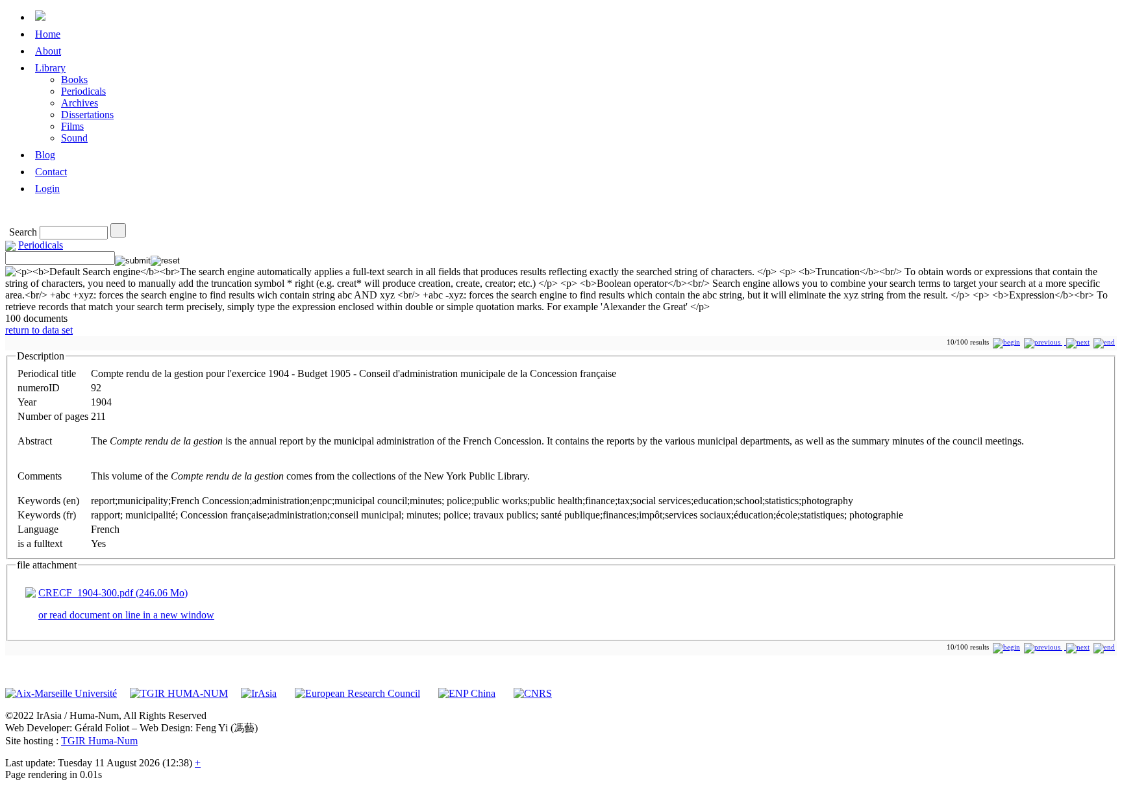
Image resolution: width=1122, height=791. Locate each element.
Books (74, 79)
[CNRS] (533, 693)
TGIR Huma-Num (99, 740)
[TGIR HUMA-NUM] (179, 693)
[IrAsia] (259, 693)
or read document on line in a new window (126, 614)
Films (72, 126)
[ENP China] (466, 693)
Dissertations (87, 114)
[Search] (118, 230)
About (48, 50)
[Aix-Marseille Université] (61, 693)
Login (47, 188)
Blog (45, 154)
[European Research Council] (357, 693)
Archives (79, 102)
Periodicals (83, 91)
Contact (51, 171)
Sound (74, 137)
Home (47, 34)
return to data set (39, 329)
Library (50, 67)
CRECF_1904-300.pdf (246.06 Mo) (113, 592)
